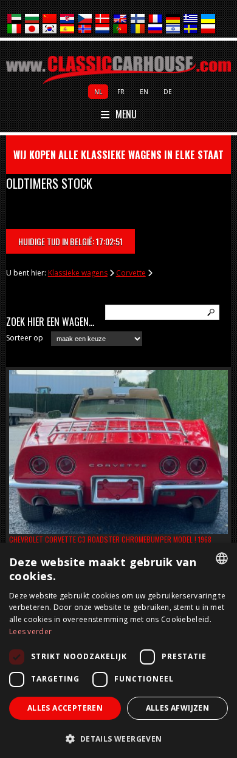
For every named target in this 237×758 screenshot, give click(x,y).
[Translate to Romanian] (138, 29)
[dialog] (118, 650)
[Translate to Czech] (85, 19)
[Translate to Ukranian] (208, 19)
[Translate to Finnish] (138, 19)
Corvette (131, 273)
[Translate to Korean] (50, 29)
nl (98, 91)
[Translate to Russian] (155, 29)
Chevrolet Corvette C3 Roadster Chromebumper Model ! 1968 (110, 539)
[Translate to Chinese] (50, 19)
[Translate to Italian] (14, 29)
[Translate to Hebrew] (173, 29)
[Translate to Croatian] (67, 19)
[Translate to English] (120, 19)
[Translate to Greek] (191, 19)
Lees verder (30, 631)
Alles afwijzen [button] (178, 708)
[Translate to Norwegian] (85, 29)
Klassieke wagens (78, 273)
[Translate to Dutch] (103, 29)
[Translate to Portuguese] (120, 29)
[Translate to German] (173, 19)
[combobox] (222, 558)
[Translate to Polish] (208, 29)
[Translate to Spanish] (67, 29)
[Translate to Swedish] (191, 29)
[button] (118, 738)
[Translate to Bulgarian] (32, 19)
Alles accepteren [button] (65, 708)
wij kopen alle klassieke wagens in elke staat (118, 154)
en (144, 91)
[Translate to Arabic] (14, 19)
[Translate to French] (155, 19)
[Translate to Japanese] (32, 29)
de (167, 91)
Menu (126, 115)
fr (121, 91)
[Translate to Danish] (103, 19)
